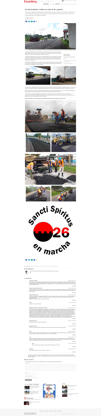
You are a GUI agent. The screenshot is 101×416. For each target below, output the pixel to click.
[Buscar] (63, 1)
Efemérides (75, 0)
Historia (68, 4)
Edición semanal (66, 0)
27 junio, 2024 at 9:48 (72, 302)
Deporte (61, 4)
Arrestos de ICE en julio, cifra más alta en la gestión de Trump (35, 387)
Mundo (53, 4)
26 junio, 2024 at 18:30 (72, 320)
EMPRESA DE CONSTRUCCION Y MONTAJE (43, 266)
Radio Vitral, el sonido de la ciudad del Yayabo (72, 386)
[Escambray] (30, 1)
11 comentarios (40, 21)
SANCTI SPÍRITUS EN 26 (54, 266)
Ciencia (75, 4)
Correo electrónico (28, 376)
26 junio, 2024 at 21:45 (72, 307)
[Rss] (41, 1)
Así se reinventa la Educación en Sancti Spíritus (73, 394)
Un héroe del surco (71, 389)
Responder (74, 292)
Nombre (27, 372)
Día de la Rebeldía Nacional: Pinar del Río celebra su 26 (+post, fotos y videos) (69, 57)
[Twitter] (44, 1)
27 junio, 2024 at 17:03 (72, 288)
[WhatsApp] (46, 1)
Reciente (26, 384)
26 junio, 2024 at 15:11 (72, 331)
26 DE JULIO (33, 266)
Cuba (50, 4)
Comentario (27, 363)
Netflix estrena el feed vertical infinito (35, 402)
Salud (72, 4)
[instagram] (50, 1)
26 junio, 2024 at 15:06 (72, 343)
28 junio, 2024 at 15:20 (72, 280)
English (71, 0)
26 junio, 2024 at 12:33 (72, 337)
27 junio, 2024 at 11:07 (72, 294)
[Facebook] (64, 413)
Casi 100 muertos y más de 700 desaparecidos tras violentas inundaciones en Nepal (34, 393)
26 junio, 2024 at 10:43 (72, 348)
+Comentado (36, 384)
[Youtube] (48, 1)
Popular (30, 384)
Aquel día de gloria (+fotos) (68, 63)
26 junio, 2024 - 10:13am (28, 19)
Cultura (65, 4)
